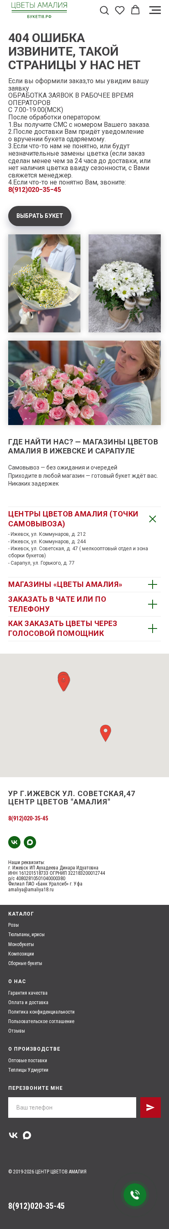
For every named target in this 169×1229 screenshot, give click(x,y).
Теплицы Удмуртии (28, 1070)
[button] (104, 10)
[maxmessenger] (27, 1135)
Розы (13, 925)
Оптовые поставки (27, 1060)
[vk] (13, 1135)
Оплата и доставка (28, 1002)
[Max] (30, 842)
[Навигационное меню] (155, 10)
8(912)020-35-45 (28, 818)
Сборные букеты (25, 963)
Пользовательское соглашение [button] (41, 1021)
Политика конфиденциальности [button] (41, 1012)
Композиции (21, 954)
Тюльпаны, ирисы (26, 934)
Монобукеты (21, 944)
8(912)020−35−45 (34, 190)
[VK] (14, 842)
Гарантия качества (28, 993)
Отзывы (16, 1031)
